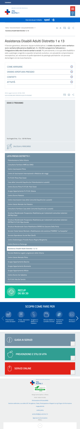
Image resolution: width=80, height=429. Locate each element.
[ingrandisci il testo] (57, 27)
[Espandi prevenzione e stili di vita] (73, 358)
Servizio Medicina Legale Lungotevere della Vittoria (26, 253)
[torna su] (40, 425)
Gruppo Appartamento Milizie (18, 270)
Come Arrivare (15, 66)
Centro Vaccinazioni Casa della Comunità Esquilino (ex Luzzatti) (30, 200)
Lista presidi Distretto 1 (28, 28)
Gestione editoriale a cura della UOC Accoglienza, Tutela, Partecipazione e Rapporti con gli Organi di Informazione (40, 403)
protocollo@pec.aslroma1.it (40, 414)
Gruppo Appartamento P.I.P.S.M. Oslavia (22, 191)
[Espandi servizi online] (73, 372)
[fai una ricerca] (72, 13)
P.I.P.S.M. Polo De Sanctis (16, 279)
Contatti (11, 77)
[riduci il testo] (60, 27)
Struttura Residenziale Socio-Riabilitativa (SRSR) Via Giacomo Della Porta (33, 226)
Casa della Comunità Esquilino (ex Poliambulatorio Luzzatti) (28, 182)
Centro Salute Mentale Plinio (18, 257)
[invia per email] (65, 28)
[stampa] (69, 28)
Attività (11, 82)
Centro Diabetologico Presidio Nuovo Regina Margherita (27, 239)
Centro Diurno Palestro (16, 195)
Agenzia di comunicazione (40, 418)
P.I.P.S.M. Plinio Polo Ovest (17, 178)
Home (7, 28)
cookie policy (40, 410)
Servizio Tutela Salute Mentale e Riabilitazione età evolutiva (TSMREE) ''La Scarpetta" (38, 231)
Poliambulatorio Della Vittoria (18, 160)
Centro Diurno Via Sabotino (17, 275)
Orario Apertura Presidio (20, 71)
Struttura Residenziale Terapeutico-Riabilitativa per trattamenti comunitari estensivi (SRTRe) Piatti (37, 214)
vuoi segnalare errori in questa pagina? (18, 95)
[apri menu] (72, 8)
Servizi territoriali (15, 28)
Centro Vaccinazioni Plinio (17, 169)
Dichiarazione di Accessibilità (40, 400)
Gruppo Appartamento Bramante (19, 266)
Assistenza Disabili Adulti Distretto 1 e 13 (22, 248)
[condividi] (73, 28)
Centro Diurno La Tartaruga (17, 244)
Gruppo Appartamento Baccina (18, 262)
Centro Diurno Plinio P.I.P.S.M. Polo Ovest (22, 186)
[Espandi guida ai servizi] (73, 343)
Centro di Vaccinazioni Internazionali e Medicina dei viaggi (28, 173)
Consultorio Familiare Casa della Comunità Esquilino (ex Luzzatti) (30, 208)
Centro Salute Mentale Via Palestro (20, 204)
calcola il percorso (22, 146)
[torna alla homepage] (16, 11)
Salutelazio (8, 2)
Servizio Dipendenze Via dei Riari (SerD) (22, 235)
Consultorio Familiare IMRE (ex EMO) (20, 164)
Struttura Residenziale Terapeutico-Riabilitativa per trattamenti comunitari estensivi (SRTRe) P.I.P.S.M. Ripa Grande (37, 221)
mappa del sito (40, 406)
